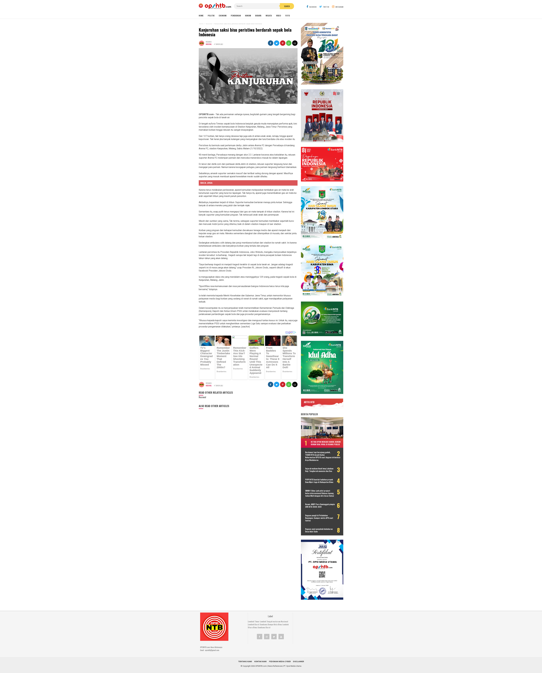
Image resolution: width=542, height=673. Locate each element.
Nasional (209, 44)
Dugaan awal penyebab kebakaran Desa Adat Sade (319, 530)
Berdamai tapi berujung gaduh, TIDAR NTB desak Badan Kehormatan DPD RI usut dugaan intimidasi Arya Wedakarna (322, 456)
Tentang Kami (245, 661)
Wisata (269, 15)
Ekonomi (223, 15)
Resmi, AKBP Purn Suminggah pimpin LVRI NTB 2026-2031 (320, 505)
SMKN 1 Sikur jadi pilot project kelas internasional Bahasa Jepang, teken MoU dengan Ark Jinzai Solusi (319, 493)
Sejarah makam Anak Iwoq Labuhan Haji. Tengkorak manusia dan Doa (319, 469)
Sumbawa (263, 624)
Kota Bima (278, 624)
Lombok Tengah (266, 621)
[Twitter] (274, 636)
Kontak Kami (260, 661)
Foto (287, 15)
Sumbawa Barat (264, 627)
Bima (255, 627)
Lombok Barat (253, 624)
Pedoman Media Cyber (280, 661)
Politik (211, 15)
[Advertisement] (317, 630)
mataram (276, 621)
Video (278, 15)
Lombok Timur (253, 621)
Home (201, 15)
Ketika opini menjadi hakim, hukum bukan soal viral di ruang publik (326, 443)
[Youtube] (281, 636)
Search (287, 6)
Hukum (248, 15)
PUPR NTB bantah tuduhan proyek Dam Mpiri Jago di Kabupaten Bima (319, 480)
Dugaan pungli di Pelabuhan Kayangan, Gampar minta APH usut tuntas (319, 518)
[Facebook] (259, 636)
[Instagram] (266, 636)
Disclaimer (298, 661)
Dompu (270, 624)
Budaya (258, 15)
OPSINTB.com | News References (268, 666)
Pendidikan (236, 15)
